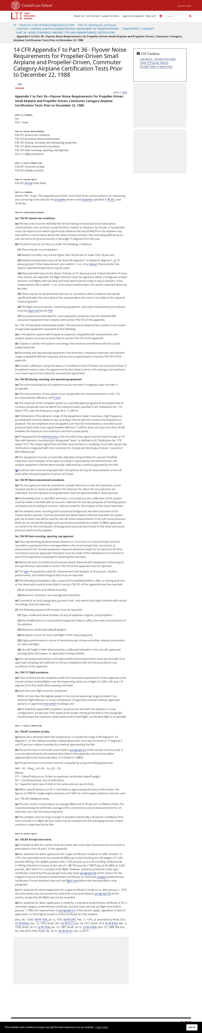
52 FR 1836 (43, 927)
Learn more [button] (101, 1027)
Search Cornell (184, 6)
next (124, 92)
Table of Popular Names (154, 63)
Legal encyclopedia (132, 16)
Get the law (92, 16)
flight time (72, 880)
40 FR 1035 (41, 919)
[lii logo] (23, 16)
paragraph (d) (88, 873)
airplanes (87, 199)
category (102, 877)
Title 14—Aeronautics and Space (97, 25)
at (115, 260)
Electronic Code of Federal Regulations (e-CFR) (47, 25)
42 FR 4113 (67, 923)
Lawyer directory (110, 16)
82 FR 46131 (66, 931)
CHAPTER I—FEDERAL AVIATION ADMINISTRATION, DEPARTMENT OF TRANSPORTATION (67, 29)
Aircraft (29, 183)
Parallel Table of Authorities (156, 66)
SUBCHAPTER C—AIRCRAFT (138, 29)
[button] (190, 16)
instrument (50, 703)
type (26, 571)
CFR (19, 84)
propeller (60, 199)
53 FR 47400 (90, 927)
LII (14, 25)
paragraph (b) (103, 893)
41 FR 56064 (22, 923)
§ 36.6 (56, 397)
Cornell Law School (36, 5)
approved (33, 310)
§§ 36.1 (111, 199)
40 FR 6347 (69, 919)
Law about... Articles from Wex (158, 59)
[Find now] (190, 16)
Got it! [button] (192, 1027)
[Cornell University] (15, 5)
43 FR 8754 (111, 923)
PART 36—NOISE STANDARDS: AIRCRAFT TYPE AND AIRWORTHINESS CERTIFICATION (65, 32)
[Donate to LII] (161, 16)
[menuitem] (78, 16)
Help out (150, 16)
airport (93, 264)
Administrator (50, 436)
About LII (78, 16)
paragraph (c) (78, 750)
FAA (50, 310)
